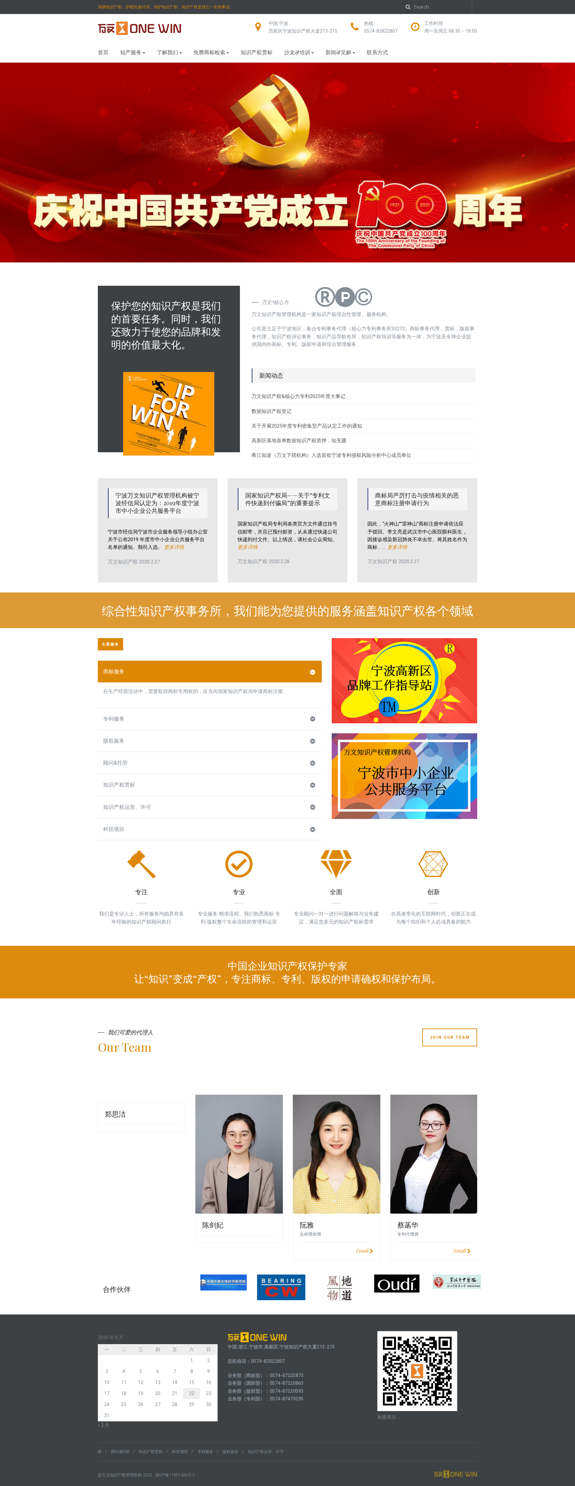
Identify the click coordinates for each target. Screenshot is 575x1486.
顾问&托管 (115, 763)
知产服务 (130, 52)
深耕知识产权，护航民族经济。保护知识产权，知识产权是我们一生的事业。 (166, 7)
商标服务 (113, 671)
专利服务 (113, 719)
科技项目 (113, 829)
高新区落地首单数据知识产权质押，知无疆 (299, 441)
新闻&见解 (338, 52)
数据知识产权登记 (271, 411)
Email (362, 1250)
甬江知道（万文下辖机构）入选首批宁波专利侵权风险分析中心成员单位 (331, 455)
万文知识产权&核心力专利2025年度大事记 (298, 396)
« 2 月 (103, 1425)
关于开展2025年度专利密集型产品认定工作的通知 (307, 426)
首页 (103, 52)
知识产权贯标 (257, 52)
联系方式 (377, 52)
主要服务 (110, 644)
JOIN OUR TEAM (450, 1037)
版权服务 (113, 741)
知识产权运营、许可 (127, 807)
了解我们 (167, 52)
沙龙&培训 (297, 52)
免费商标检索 (209, 52)
